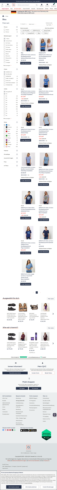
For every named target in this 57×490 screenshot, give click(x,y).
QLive (3, 407)
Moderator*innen (46, 414)
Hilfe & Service (19, 420)
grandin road (24, 466)
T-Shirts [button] (46, 33)
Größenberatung (19, 403)
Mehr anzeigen (6, 65)
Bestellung (18, 398)
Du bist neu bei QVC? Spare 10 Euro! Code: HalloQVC (28, 1)
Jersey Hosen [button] (47, 30)
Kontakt (4, 400)
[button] (2, 5)
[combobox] (26, 5)
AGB (8, 460)
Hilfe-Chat (4, 398)
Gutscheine (31, 403)
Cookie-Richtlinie (28, 483)
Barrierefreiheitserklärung (48, 405)
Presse (3, 409)
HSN (3, 466)
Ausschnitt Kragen (8, 158)
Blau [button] (39, 33)
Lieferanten (5, 411)
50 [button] (23, 33)
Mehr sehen (51, 298)
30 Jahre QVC (17, 8)
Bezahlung (18, 409)
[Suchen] (36, 5)
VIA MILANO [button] (25, 30)
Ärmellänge (7, 154)
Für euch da (31, 410)
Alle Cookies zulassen (13, 487)
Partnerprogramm (33, 407)
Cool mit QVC (26, 8)
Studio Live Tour (46, 418)
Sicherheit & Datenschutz (21, 415)
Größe (5, 89)
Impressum (46, 460)
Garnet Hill (19, 466)
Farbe (5, 122)
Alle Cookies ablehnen (31, 487)
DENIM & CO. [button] (36, 30)
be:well (33, 8)
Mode (51, 8)
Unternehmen (46, 398)
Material (6, 150)
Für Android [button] (35, 388)
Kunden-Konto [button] (35, 373)
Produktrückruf (5, 414)
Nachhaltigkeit (46, 403)
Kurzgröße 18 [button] (30, 33)
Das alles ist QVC (46, 400)
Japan (35, 452)
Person (5, 27)
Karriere (44, 411)
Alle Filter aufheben (49, 28)
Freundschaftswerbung (34, 405)
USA (22, 452)
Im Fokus (6, 165)
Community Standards (33, 460)
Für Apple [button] (22, 388)
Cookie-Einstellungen (48, 487)
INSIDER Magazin (33, 398)
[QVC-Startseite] (3, 16)
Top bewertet (40, 8)
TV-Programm (32, 400)
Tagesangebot (5, 8)
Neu (11, 8)
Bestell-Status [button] (48, 373)
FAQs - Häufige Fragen (21, 418)
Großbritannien (26, 452)
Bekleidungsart (7, 36)
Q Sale (46, 8)
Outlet (44, 421)
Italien (32, 452)
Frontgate (14, 466)
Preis (5, 162)
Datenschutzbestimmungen (19, 460)
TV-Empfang (45, 416)
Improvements (5, 468)
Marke (5, 69)
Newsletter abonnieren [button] (15, 373)
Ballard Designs (8, 466)
